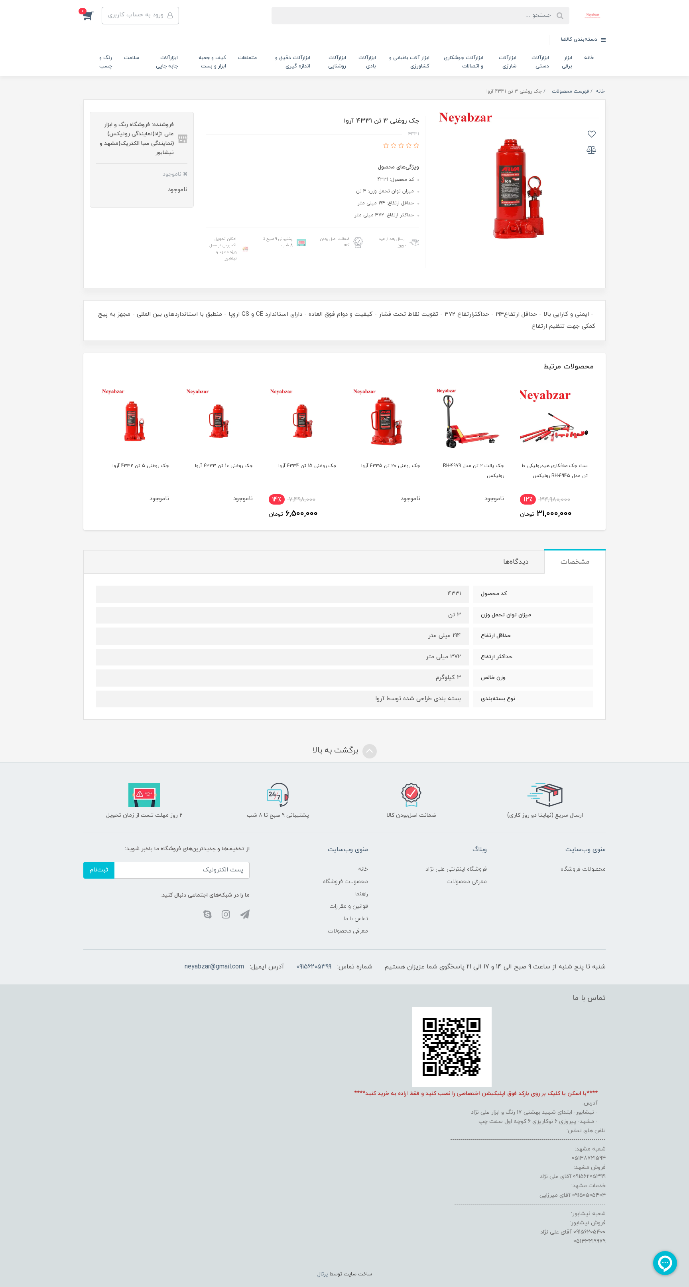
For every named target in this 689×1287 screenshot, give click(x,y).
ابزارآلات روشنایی (337, 62)
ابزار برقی (567, 62)
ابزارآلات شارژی (507, 62)
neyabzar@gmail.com (214, 966)
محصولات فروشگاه (583, 869)
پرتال (322, 1274)
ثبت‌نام (99, 870)
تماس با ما (356, 919)
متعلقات (247, 57)
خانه (589, 57)
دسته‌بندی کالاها (580, 39)
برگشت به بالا (336, 750)
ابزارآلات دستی (540, 62)
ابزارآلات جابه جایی (167, 62)
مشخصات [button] (575, 562)
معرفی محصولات (467, 881)
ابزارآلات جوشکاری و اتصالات (463, 62)
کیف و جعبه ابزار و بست (212, 62)
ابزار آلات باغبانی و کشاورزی (409, 62)
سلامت (131, 57)
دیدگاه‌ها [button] (515, 562)
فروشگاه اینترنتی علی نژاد (456, 869)
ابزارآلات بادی (367, 62)
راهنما (361, 894)
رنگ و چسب (105, 62)
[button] (92, 15)
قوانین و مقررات (348, 906)
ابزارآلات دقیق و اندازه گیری (292, 62)
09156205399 (313, 966)
